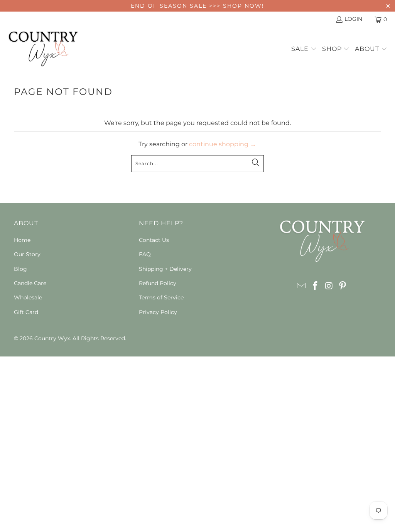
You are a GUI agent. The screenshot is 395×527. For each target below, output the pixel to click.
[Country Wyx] (43, 49)
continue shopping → (222, 144)
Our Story (27, 254)
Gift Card (26, 312)
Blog (20, 268)
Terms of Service (161, 297)
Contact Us (154, 239)
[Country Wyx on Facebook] (315, 286)
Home (22, 239)
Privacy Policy (158, 312)
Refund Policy (157, 283)
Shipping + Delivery (165, 268)
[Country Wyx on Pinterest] (343, 286)
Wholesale (28, 297)
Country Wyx (52, 338)
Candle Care (30, 283)
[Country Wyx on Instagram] (329, 286)
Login (353, 18)
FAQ (145, 254)
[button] (304, 49)
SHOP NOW (242, 5)
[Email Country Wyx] (301, 286)
